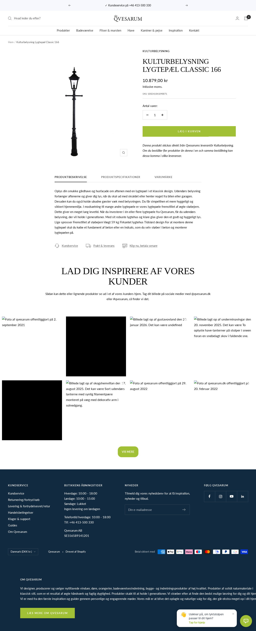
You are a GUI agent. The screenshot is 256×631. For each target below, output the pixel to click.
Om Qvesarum (17, 531)
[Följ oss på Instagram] (220, 496)
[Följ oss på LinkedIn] (242, 496)
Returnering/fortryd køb (23, 499)
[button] (32, 346)
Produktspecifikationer (120, 177)
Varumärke (163, 177)
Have (131, 30)
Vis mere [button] (128, 451)
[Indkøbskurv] (246, 18)
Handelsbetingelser (20, 512)
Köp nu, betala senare (143, 245)
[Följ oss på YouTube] (231, 496)
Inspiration (176, 30)
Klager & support (19, 519)
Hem (11, 42)
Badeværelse (84, 30)
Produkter (63, 30)
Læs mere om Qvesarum (47, 613)
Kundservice (70, 245)
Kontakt (194, 30)
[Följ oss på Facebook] (209, 496)
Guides (12, 525)
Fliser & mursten (110, 30)
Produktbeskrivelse (71, 177)
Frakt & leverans (104, 245)
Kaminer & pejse (151, 30)
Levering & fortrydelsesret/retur (29, 506)
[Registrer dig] (184, 509)
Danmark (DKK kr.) (21, 551)
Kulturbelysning (156, 51)
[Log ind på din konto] (237, 18)
